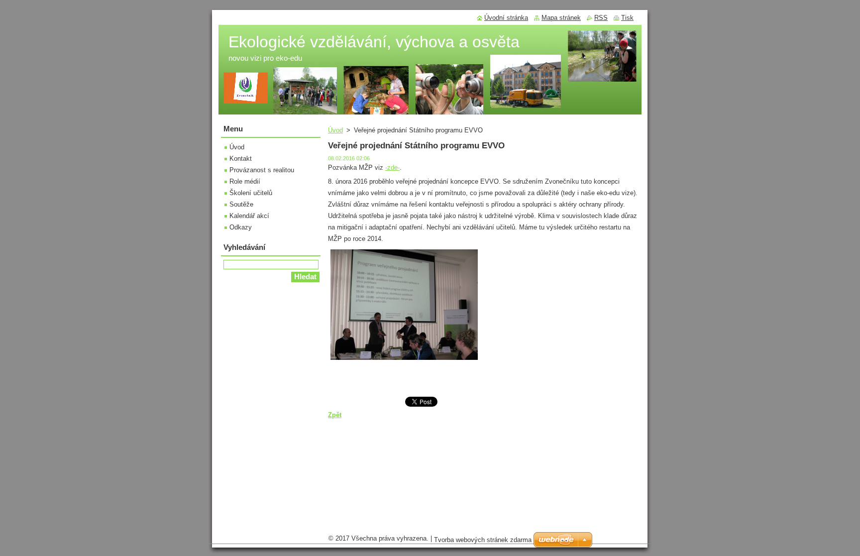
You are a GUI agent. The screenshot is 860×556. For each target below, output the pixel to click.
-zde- (392, 167)
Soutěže (241, 204)
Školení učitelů (250, 193)
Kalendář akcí (249, 216)
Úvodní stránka (506, 17)
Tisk (627, 17)
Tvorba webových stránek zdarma (483, 540)
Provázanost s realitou (261, 170)
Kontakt (240, 158)
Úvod (335, 130)
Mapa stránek (561, 17)
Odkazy (240, 227)
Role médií (244, 181)
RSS (601, 17)
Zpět (334, 415)
